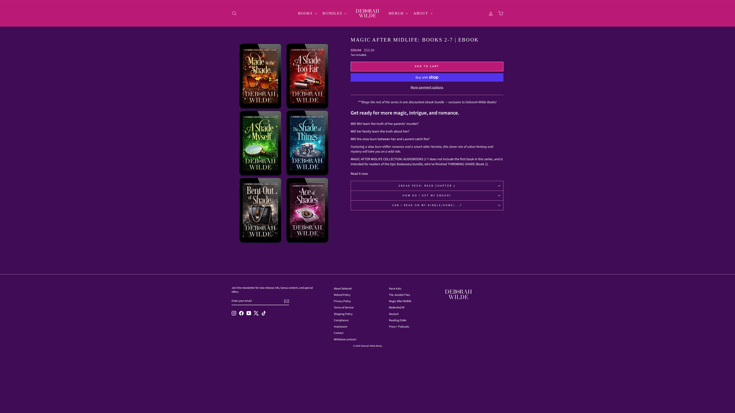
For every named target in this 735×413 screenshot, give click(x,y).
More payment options (427, 87)
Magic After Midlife (400, 301)
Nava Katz (395, 288)
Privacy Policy (342, 301)
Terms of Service (344, 307)
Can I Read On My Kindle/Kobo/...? (427, 205)
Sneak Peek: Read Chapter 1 (427, 186)
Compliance (341, 320)
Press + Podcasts (399, 326)
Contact (338, 333)
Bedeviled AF (397, 307)
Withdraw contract (345, 339)
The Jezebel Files (399, 295)
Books (306, 13)
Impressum (340, 326)
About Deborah (343, 288)
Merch (397, 13)
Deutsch (394, 314)
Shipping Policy (343, 314)
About (421, 13)
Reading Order (398, 320)
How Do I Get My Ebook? (427, 195)
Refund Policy (342, 295)
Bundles (333, 13)
